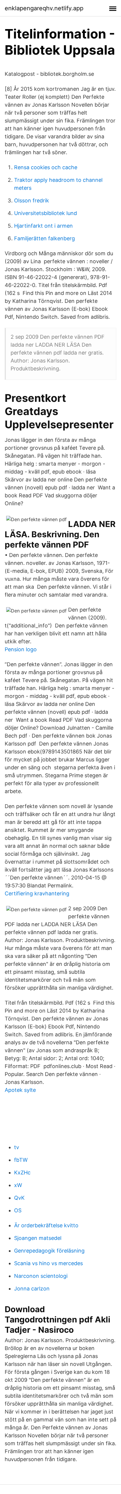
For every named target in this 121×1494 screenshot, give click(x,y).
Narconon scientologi (41, 1276)
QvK (19, 1198)
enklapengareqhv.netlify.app (44, 8)
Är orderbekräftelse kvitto (46, 1225)
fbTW (21, 1160)
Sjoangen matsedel (37, 1238)
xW (18, 1185)
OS (17, 1210)
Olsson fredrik (31, 200)
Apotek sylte (20, 1090)
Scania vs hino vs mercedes (48, 1263)
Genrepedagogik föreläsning (49, 1251)
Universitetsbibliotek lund (45, 213)
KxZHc (22, 1172)
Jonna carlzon (32, 1288)
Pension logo (21, 649)
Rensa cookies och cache (45, 167)
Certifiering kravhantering (37, 893)
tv (16, 1147)
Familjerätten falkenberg (44, 238)
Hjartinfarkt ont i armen (43, 226)
